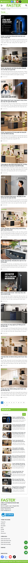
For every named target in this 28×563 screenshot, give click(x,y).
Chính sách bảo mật (5, 538)
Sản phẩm (3, 525)
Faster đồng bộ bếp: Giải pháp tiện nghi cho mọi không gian (18, 472)
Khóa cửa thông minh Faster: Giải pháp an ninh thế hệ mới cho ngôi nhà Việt (13, 197)
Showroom (3, 533)
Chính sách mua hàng (6, 544)
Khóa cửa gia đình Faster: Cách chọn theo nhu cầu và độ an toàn (18, 480)
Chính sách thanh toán (6, 540)
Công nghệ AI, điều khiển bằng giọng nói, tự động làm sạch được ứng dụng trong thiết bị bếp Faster (14, 166)
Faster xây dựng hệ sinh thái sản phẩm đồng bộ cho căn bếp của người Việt (13, 69)
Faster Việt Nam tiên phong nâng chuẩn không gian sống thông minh (19, 465)
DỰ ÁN (2, 529)
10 (23, 402)
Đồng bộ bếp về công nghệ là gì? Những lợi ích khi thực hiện (19, 488)
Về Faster (3, 523)
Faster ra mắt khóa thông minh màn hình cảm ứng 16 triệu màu (18, 418)
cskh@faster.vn (5, 1)
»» (6, 405)
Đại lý (2, 527)
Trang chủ (3, 9)
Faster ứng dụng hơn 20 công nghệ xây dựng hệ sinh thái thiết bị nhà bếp (13, 133)
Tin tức (2, 531)
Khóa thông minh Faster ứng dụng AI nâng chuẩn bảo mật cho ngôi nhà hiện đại (14, 101)
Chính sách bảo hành (5, 542)
